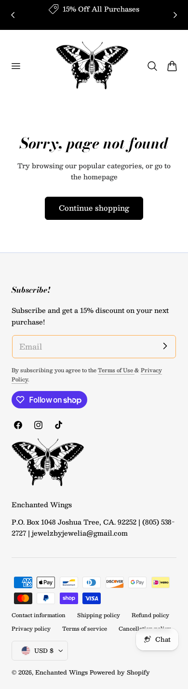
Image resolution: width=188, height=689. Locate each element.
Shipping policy (98, 615)
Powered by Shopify (120, 672)
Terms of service (84, 628)
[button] (15, 66)
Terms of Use (116, 370)
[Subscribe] (164, 346)
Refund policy (150, 615)
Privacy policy (31, 628)
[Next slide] (175, 14)
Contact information (39, 615)
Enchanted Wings (61, 672)
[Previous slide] (12, 14)
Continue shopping (94, 208)
